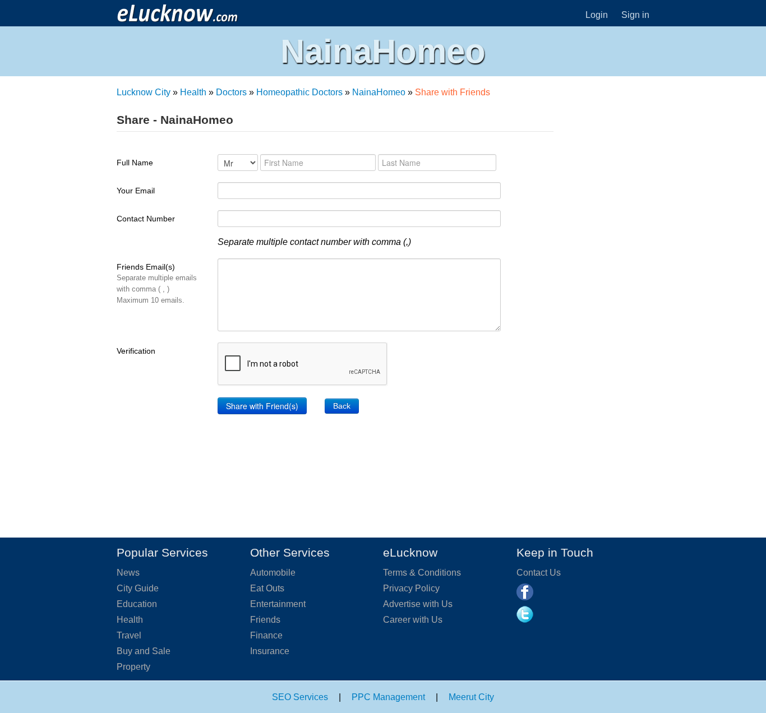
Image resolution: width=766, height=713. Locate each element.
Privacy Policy (411, 588)
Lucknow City (143, 92)
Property (133, 667)
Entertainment (278, 604)
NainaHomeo (378, 92)
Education (137, 604)
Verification (136, 350)
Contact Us (538, 572)
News (128, 572)
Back (341, 405)
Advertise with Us (418, 604)
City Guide (138, 588)
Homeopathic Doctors (299, 92)
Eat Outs (267, 588)
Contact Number (146, 218)
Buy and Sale (143, 651)
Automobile (273, 572)
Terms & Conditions (422, 572)
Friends (265, 619)
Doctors (231, 92)
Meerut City (471, 697)
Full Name (135, 162)
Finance (266, 635)
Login (596, 15)
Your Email (136, 190)
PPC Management (388, 697)
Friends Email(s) (157, 283)
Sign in (635, 15)
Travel (129, 635)
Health (193, 92)
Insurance (269, 651)
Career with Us (412, 619)
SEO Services (300, 697)
